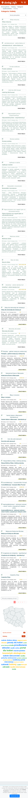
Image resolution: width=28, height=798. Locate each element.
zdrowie (6, 667)
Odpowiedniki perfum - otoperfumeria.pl (13, 117)
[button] (22, 2)
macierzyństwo (19, 651)
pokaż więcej (21, 37)
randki (19, 664)
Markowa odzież (6, 238)
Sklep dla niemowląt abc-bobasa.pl (11, 309)
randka (22, 656)
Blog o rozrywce (5, 397)
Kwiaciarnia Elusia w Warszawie (10, 375)
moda (14, 669)
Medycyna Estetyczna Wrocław (10, 533)
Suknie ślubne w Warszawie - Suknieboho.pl (13, 419)
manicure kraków (19, 662)
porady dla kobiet (15, 643)
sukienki (5, 664)
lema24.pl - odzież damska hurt (10, 287)
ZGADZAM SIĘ (15, 796)
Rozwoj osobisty (6, 141)
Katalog (13, 7)
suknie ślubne (6, 640)
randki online (15, 648)
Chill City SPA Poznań (8, 92)
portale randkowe (22, 658)
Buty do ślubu (6, 262)
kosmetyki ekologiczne (14, 653)
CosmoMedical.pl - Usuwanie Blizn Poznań (13, 484)
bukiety (13, 664)
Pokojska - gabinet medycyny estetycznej (13, 353)
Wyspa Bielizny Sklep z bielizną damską (12, 463)
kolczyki (24, 664)
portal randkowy (8, 660)
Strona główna (5, 7)
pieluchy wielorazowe (9, 658)
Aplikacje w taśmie (7, 164)
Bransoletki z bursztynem (9, 188)
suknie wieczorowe (11, 656)
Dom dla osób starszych (8, 441)
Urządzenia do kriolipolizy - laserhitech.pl (12, 555)
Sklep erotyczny (6, 22)
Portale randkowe (7, 69)
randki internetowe (17, 667)
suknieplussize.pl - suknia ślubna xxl (12, 45)
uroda (11, 645)
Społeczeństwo (7, 8)
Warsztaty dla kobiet (7, 331)
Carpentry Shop (5, 577)
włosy (14, 640)
